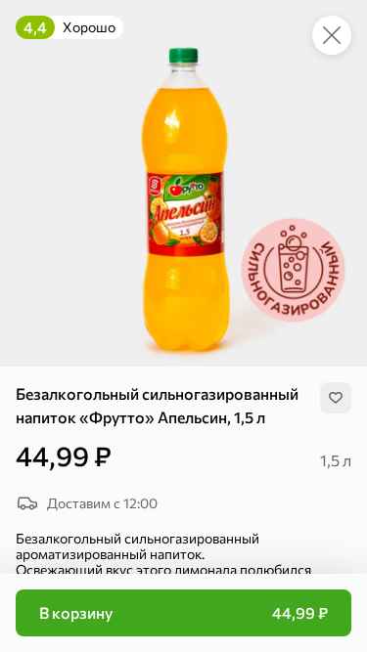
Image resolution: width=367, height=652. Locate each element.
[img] (335, 397)
